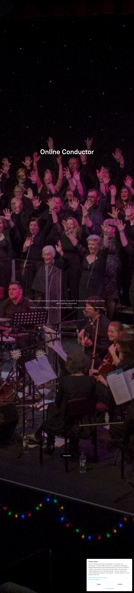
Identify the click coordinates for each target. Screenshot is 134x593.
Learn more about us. (94, 579)
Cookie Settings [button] (109, 588)
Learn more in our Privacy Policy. (97, 578)
